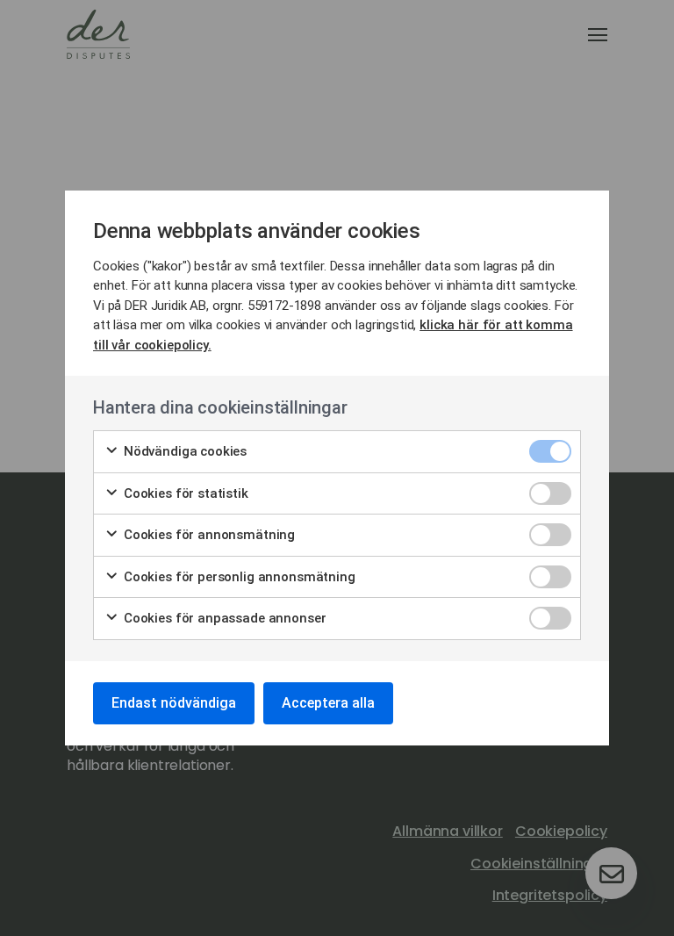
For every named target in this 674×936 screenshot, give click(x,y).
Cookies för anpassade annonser (223, 618)
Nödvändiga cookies (183, 451)
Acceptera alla (328, 703)
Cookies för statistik (184, 493)
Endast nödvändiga (173, 703)
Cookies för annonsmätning (207, 535)
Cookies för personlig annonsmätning (237, 577)
